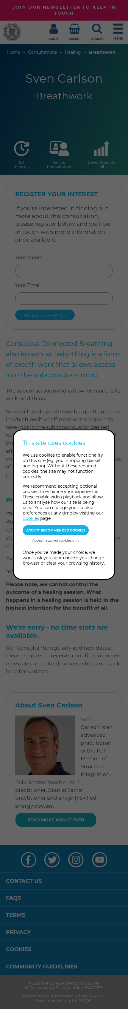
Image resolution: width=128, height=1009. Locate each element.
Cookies (31, 518)
